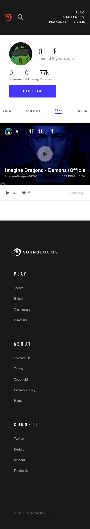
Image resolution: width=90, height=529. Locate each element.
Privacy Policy (25, 390)
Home (18, 401)
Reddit (19, 450)
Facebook (21, 471)
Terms (18, 369)
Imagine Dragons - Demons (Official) (45, 171)
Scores (7, 111)
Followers (16, 79)
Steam (18, 288)
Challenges (33, 111)
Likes (58, 110)
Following (31, 79)
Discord (19, 460)
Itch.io (18, 299)
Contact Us (22, 358)
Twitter (19, 439)
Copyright (21, 380)
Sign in (79, 22)
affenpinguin (35, 131)
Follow (32, 91)
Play (80, 11)
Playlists (58, 22)
